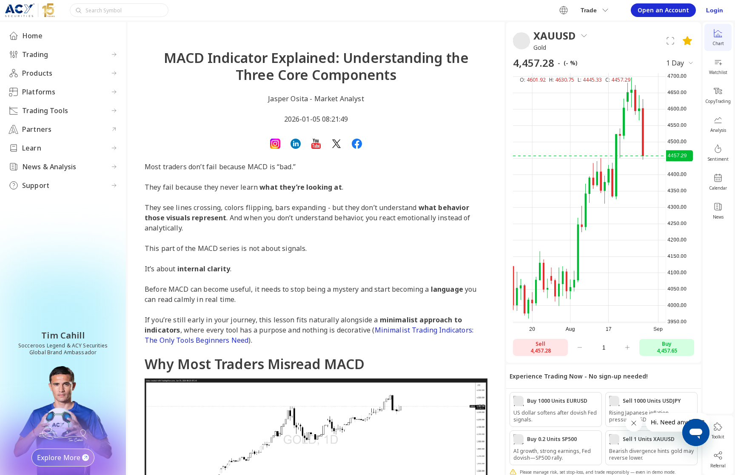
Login (714, 10)
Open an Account (663, 10)
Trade (589, 10)
